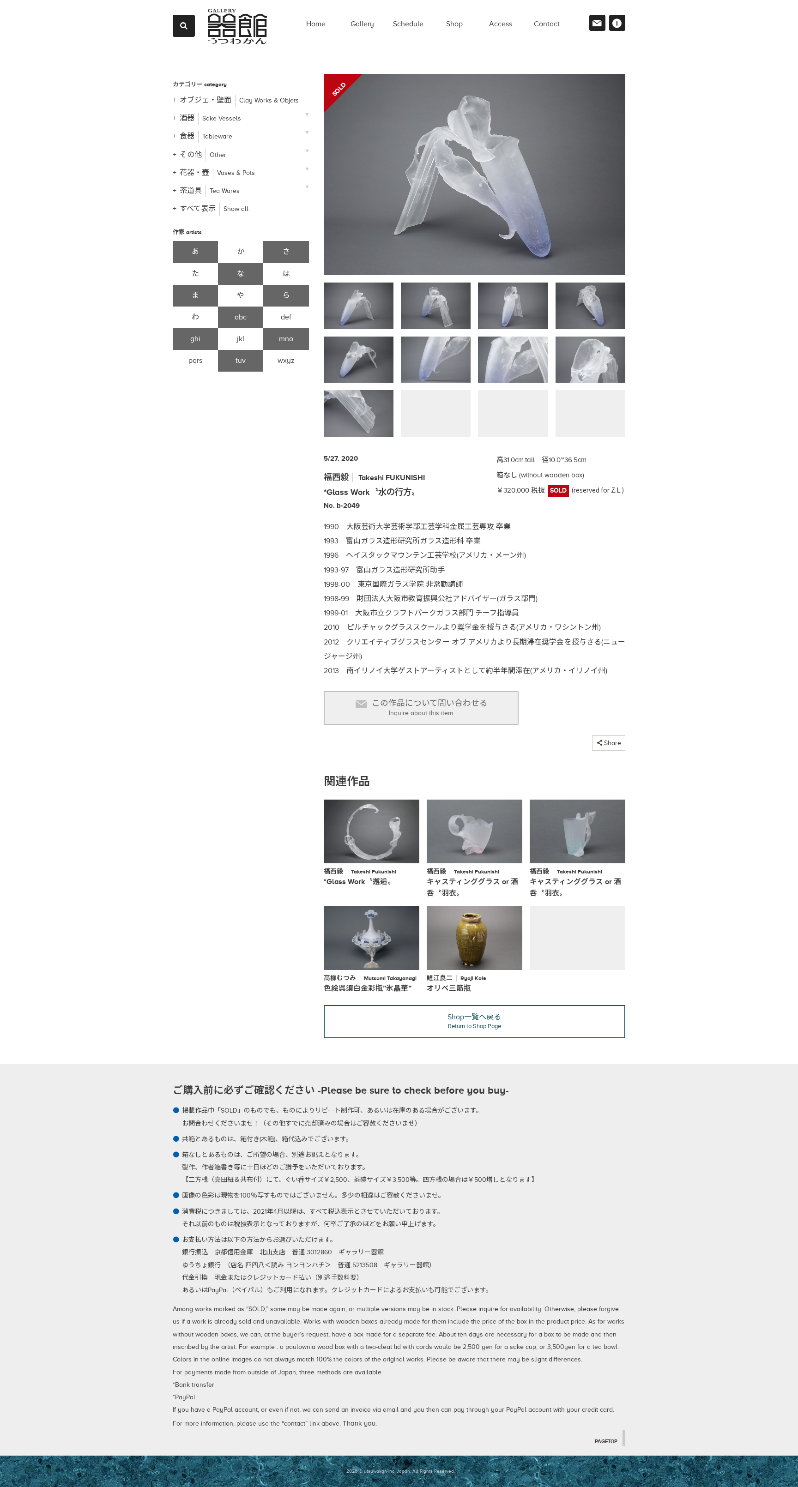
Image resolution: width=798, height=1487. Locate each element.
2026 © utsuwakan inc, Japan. (378, 1471)
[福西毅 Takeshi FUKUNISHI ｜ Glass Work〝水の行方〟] (474, 178)
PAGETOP (606, 1441)
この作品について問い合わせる (430, 707)
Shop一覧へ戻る (474, 1021)
